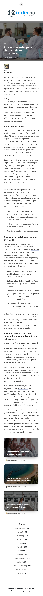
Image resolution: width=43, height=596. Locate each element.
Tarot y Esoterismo (19, 566)
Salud (19, 562)
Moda (20, 551)
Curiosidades (19, 528)
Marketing (19, 547)
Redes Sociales (20, 558)
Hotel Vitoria (23, 388)
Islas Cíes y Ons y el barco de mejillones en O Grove (19, 506)
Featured (20, 539)
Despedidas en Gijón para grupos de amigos (18, 453)
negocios (20, 554)
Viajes (6, 44)
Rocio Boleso (9, 73)
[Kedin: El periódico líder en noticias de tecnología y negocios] (21, 18)
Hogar (20, 543)
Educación (19, 536)
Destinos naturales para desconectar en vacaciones (19, 479)
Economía (20, 532)
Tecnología (19, 569)
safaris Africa (9, 136)
